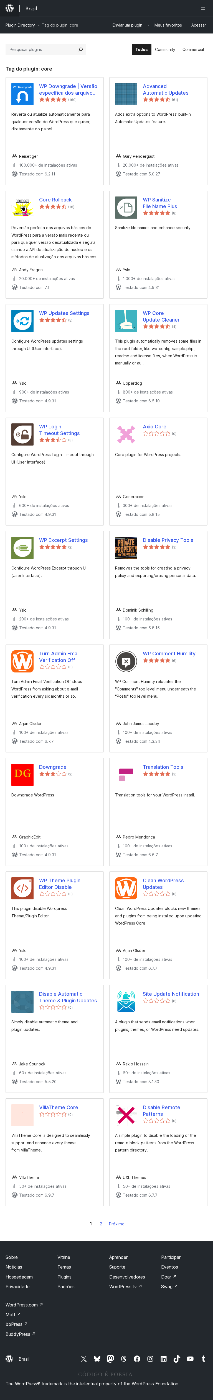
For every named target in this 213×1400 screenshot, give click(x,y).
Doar (169, 1277)
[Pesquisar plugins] (80, 49)
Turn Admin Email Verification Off (59, 657)
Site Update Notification (171, 994)
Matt (13, 1314)
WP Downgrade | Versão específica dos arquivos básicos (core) (68, 89)
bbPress (17, 1324)
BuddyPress (21, 1334)
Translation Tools (163, 767)
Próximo (117, 1224)
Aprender (118, 1257)
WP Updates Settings (64, 313)
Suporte (117, 1267)
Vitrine (63, 1257)
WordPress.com (24, 1305)
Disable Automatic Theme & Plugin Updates (68, 997)
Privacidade (18, 1286)
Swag (169, 1286)
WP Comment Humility (169, 653)
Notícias (14, 1267)
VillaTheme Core (58, 1107)
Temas (64, 1267)
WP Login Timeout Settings (59, 430)
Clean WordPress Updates (163, 884)
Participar (171, 1257)
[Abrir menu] (204, 8)
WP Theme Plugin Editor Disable (59, 884)
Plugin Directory (20, 25)
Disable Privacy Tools (168, 540)
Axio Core (154, 426)
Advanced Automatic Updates (166, 89)
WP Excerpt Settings (63, 540)
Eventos (169, 1267)
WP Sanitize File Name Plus (160, 203)
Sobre (12, 1257)
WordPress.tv (125, 1286)
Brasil (24, 1359)
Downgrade (53, 767)
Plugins (64, 1277)
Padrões (66, 1286)
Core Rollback (55, 200)
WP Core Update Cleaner (161, 316)
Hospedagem (19, 1277)
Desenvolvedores (127, 1277)
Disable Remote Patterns (161, 1110)
